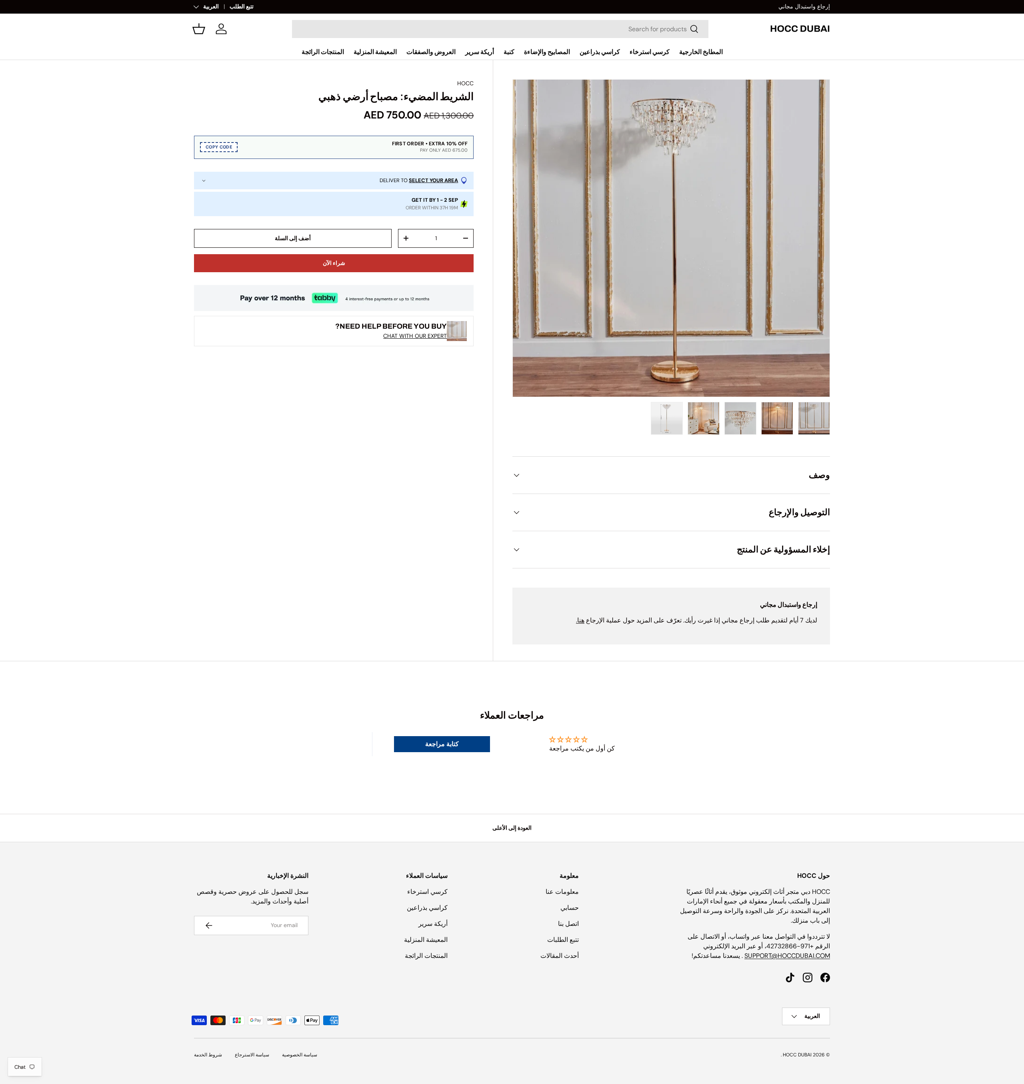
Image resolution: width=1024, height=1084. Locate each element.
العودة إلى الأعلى (512, 827)
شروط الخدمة (208, 1055)
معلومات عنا (562, 891)
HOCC (465, 83)
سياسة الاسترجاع (252, 1055)
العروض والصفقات (431, 51)
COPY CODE (219, 147)
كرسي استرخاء (650, 51)
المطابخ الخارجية (701, 51)
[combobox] (500, 29)
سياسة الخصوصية (299, 1055)
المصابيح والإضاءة (547, 51)
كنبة (509, 51)
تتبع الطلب (242, 6)
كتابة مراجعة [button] (442, 744)
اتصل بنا (568, 923)
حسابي (569, 907)
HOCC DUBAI (797, 1055)
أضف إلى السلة (293, 238)
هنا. (580, 620)
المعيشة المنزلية (375, 51)
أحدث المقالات (559, 956)
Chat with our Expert (415, 335)
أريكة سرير (479, 51)
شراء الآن (334, 263)
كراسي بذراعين (600, 51)
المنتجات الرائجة (323, 51)
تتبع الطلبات (563, 939)
